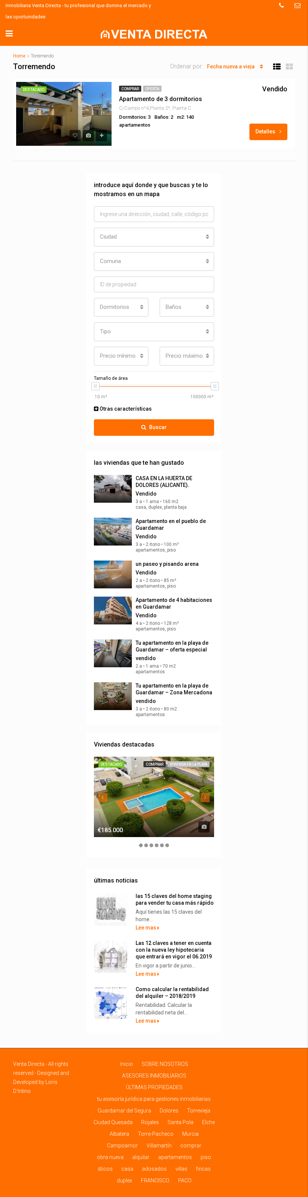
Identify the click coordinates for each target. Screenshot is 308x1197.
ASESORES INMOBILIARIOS (154, 1076)
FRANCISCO (155, 1180)
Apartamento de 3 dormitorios (160, 99)
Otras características (125, 409)
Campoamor (122, 1146)
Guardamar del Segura (124, 1111)
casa (127, 1169)
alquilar (140, 1157)
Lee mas (146, 928)
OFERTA (152, 89)
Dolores (169, 1111)
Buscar (158, 427)
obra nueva (110, 1157)
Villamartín (159, 1146)
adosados (154, 1169)
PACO (185, 1180)
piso (206, 1157)
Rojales (150, 1122)
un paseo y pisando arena (167, 564)
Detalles (265, 131)
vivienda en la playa (188, 764)
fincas (203, 1169)
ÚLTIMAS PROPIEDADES (154, 1087)
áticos (105, 1169)
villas (181, 1169)
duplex (124, 1180)
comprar (130, 89)
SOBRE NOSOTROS (165, 1064)
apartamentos (175, 1157)
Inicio (126, 1064)
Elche (208, 1122)
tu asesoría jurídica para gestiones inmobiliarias (154, 1099)
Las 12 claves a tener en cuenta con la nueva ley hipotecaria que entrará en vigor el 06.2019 (174, 950)
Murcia (190, 1134)
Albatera (119, 1134)
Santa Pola (180, 1122)
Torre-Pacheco (156, 1134)
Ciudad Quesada (113, 1122)
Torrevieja (198, 1111)
